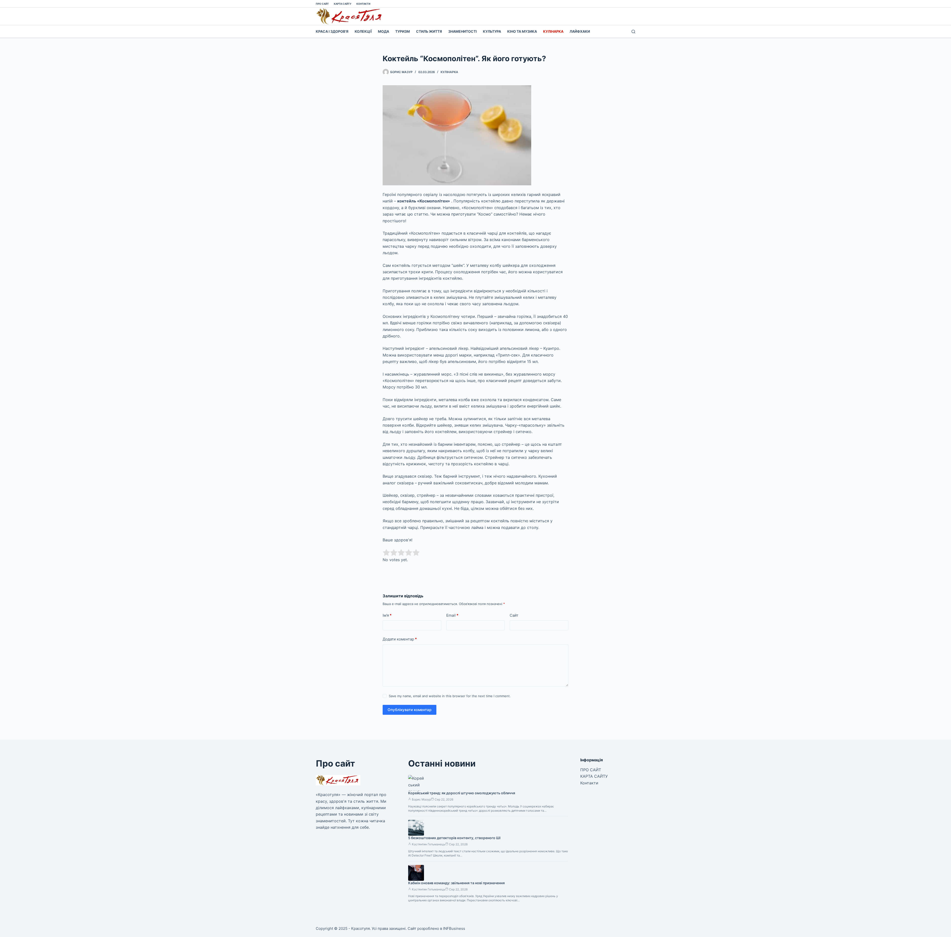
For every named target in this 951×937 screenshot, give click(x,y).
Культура (492, 31)
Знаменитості (462, 31)
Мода (383, 31)
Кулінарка (553, 31)
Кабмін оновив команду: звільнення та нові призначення (456, 883)
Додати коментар (400, 639)
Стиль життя (429, 31)
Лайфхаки (580, 31)
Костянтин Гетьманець (428, 844)
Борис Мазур (421, 799)
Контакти (363, 3)
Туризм (402, 31)
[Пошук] (633, 31)
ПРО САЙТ (322, 3)
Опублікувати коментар (409, 709)
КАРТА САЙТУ (342, 3)
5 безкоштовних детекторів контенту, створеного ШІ (454, 838)
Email (452, 615)
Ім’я (387, 615)
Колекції (363, 31)
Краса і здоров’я (332, 31)
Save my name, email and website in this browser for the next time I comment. (450, 696)
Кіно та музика (522, 31)
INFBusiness (454, 928)
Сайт (514, 615)
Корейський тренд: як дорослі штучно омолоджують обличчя (461, 793)
